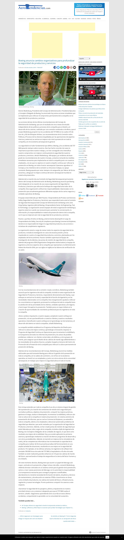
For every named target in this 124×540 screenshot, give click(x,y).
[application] (92, 73)
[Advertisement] (62, 27)
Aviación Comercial (84, 142)
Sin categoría (82, 159)
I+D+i (69, 18)
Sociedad (83, 18)
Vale (107, 537)
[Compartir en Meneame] (71, 68)
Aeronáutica (22, 18)
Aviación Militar (83, 146)
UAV (73, 18)
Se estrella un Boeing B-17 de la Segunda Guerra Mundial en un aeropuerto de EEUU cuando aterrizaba (63, 518)
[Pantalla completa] (103, 79)
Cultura (77, 18)
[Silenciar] (100, 79)
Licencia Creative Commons (99, 532)
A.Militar (59, 18)
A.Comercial (45, 18)
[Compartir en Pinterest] (68, 68)
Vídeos (99, 18)
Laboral (65, 18)
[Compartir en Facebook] (55, 68)
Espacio (89, 18)
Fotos (94, 18)
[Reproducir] (81, 79)
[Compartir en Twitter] (58, 68)
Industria (38, 18)
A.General (53, 18)
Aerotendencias (34, 7)
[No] (122, 537)
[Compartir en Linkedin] (65, 68)
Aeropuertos (30, 18)
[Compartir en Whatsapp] (61, 68)
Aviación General (83, 144)
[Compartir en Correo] (74, 68)
